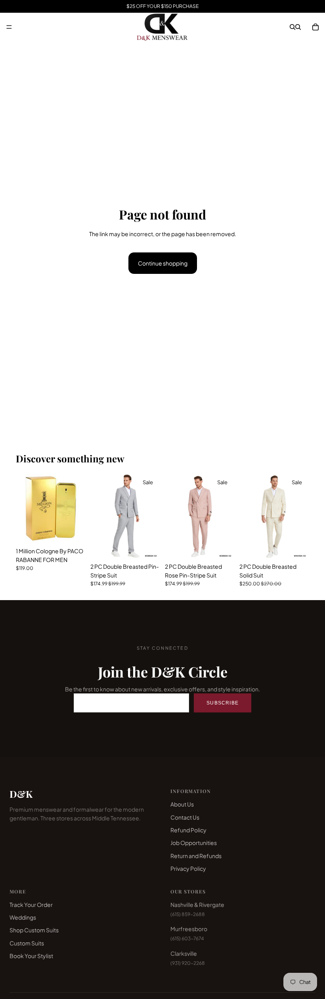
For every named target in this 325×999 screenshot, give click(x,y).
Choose (154, 546)
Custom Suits (27, 943)
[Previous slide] (248, 516)
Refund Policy (188, 829)
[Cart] (315, 27)
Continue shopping (162, 263)
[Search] (292, 27)
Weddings (23, 917)
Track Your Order (31, 904)
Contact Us (184, 817)
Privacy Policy (188, 868)
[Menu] (9, 27)
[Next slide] (300, 516)
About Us (182, 804)
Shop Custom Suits (34, 930)
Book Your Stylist (31, 955)
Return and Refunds (196, 855)
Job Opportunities (193, 842)
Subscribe (222, 703)
